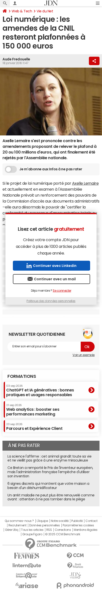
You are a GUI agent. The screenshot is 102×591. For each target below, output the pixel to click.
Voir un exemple (84, 355)
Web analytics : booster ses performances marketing (32, 410)
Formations (21, 376)
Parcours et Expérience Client (34, 426)
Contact (91, 520)
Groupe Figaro (32, 534)
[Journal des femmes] (26, 556)
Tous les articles (32, 529)
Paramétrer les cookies (78, 525)
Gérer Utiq (11, 529)
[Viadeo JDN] (75, 575)
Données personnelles (44, 525)
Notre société (60, 520)
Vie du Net (45, 11)
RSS (49, 529)
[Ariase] (26, 585)
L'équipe (42, 520)
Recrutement (17, 525)
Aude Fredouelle (16, 59)
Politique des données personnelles (51, 301)
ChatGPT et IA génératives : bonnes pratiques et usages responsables (40, 391)
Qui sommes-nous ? (19, 520)
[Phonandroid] (75, 585)
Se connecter (62, 290)
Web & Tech (22, 11)
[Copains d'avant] (26, 575)
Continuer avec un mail (55, 279)
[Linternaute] (26, 565)
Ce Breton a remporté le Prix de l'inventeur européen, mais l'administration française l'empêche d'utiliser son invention (50, 472)
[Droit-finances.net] (75, 566)
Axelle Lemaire (85, 183)
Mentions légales (85, 529)
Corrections (63, 529)
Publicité (77, 520)
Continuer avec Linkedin (54, 265)
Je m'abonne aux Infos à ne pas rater (50, 169)
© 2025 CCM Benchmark (62, 534)
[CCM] (75, 556)
